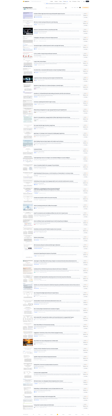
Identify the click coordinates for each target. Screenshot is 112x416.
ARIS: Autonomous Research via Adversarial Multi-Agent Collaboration (47, 244)
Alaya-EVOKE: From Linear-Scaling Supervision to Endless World (46, 340)
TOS (33, 414)
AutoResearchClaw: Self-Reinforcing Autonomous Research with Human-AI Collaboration (50, 268)
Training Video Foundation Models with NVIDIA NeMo (44, 404)
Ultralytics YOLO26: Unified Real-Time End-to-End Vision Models (46, 348)
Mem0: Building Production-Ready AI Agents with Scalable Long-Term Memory (48, 141)
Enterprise (74, 1)
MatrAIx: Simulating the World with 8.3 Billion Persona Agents (45, 205)
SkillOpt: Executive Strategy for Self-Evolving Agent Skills (44, 396)
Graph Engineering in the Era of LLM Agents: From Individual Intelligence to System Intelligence (52, 157)
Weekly (75, 7)
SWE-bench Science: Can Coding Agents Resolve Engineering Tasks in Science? (48, 381)
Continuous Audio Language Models (40, 372)
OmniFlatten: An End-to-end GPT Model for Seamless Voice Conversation (47, 229)
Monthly (78, 7)
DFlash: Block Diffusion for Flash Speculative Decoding (44, 324)
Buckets (66, 1)
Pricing (78, 1)
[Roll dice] (65, 7)
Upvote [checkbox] (85, 13)
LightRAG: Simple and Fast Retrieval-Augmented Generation (45, 356)
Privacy (39, 414)
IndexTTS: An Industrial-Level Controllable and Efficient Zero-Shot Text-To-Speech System (51, 213)
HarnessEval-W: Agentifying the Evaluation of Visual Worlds (45, 253)
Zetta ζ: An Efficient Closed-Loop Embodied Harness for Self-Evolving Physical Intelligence (51, 221)
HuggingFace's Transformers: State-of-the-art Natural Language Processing (48, 332)
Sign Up (87, 1)
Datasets (56, 1)
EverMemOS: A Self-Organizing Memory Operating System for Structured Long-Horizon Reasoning (52, 276)
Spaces (61, 1)
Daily (72, 7)
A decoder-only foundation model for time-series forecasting (45, 197)
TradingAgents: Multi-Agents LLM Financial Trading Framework (46, 37)
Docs (70, 1)
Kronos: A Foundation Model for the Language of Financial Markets (46, 165)
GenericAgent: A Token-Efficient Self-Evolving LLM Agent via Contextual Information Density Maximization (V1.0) (55, 260)
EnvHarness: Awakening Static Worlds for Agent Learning (44, 101)
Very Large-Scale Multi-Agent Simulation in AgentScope (44, 125)
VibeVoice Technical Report (39, 237)
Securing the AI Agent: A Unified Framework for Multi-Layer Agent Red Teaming (49, 45)
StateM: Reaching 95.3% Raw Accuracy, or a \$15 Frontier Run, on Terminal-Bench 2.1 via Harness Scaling (53, 173)
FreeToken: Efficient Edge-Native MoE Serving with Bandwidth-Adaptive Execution (49, 13)
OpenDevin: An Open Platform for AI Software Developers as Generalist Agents (48, 85)
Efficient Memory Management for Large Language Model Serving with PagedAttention (50, 109)
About (45, 414)
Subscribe (64, 3)
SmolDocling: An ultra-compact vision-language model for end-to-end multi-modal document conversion (53, 181)
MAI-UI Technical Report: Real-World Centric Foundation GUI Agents (46, 308)
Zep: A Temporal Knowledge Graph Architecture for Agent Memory (46, 292)
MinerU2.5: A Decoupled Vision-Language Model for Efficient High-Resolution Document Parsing (52, 117)
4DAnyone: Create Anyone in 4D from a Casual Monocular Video (46, 29)
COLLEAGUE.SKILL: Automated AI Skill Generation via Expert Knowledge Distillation (49, 69)
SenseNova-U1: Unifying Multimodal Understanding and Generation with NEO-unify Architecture (52, 93)
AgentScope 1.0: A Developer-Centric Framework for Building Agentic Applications (49, 133)
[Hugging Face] (57, 414)
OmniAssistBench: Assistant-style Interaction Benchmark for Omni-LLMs (47, 300)
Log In (84, 1)
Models (52, 1)
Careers (51, 414)
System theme (26, 414)
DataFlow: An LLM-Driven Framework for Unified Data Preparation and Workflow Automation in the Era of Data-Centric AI (57, 284)
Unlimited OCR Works (38, 149)
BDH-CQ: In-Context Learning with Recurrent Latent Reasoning (46, 22)
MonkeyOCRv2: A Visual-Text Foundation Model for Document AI (46, 364)
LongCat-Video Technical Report (40, 61)
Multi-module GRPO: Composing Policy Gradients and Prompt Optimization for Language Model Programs (54, 317)
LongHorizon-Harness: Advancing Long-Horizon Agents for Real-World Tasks (48, 77)
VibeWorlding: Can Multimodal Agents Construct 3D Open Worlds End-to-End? (48, 388)
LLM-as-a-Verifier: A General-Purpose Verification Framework (45, 53)
